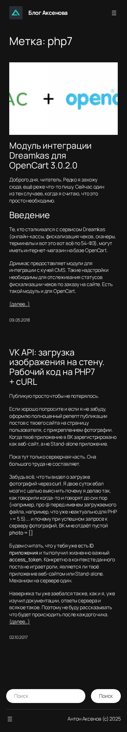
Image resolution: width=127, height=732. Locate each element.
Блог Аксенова (48, 13)
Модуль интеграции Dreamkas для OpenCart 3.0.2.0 (50, 155)
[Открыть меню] (114, 13)
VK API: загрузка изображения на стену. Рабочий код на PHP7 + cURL (56, 367)
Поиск (106, 695)
